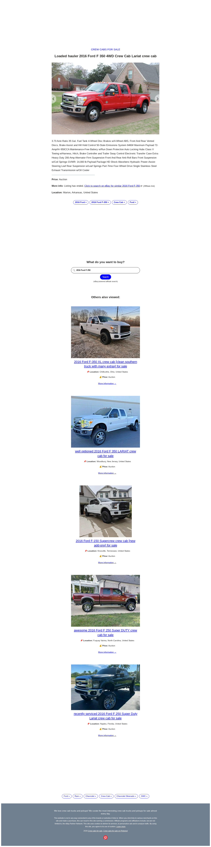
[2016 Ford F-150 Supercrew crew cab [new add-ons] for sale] (105, 536)
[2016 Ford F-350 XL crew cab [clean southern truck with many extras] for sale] (105, 357)
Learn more (120, 826)
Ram (77, 796)
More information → (107, 383)
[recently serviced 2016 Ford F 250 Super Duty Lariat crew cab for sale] (105, 709)
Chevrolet (90, 796)
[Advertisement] (105, 21)
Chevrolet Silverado (125, 796)
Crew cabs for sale (105, 49)
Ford (132, 202)
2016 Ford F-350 (99, 202)
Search (105, 277)
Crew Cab (118, 202)
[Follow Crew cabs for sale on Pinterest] (105, 839)
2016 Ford (80, 202)
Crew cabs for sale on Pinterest (115, 831)
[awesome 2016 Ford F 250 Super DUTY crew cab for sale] (105, 626)
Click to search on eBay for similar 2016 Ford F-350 (112, 186)
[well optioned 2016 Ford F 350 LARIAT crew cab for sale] (105, 447)
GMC (143, 796)
